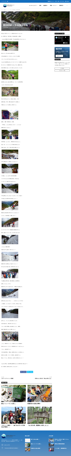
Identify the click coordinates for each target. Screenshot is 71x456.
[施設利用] (62, 52)
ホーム (2, 9)
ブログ (11, 9)
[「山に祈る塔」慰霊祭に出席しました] (39, 415)
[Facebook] (2, 1)
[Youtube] (7, 1)
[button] (67, 5)
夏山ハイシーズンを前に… (8, 403)
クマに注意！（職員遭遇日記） (61, 448)
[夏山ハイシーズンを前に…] (13, 393)
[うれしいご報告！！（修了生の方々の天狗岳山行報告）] (13, 415)
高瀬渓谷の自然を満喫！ (34, 403)
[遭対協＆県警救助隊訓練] (51, 445)
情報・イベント (6, 9)
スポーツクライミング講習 (7, 378)
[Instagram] (4, 1)
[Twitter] (6, 1)
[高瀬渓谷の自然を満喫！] (39, 393)
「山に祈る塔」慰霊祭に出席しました (38, 425)
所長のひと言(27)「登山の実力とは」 (43, 378)
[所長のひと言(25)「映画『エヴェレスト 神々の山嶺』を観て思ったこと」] (51, 440)
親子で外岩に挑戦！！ (35, 439)
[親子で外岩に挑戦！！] (27, 440)
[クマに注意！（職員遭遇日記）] (51, 449)
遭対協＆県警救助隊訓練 (60, 443)
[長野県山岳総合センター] (9, 5)
